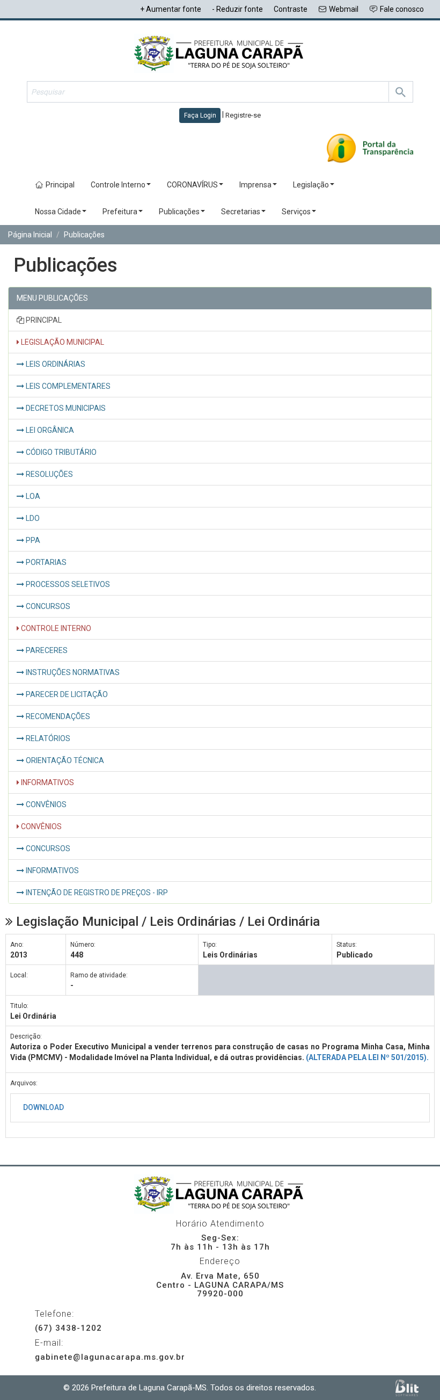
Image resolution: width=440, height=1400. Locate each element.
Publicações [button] (179, 211)
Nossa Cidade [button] (58, 211)
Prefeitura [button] (119, 211)
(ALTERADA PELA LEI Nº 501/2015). (367, 1057)
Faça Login (200, 115)
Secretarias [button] (240, 211)
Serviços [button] (296, 211)
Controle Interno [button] (118, 184)
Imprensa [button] (255, 184)
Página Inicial (30, 234)
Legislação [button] (311, 184)
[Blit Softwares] (407, 1388)
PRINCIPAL (43, 320)
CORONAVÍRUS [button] (192, 184)
